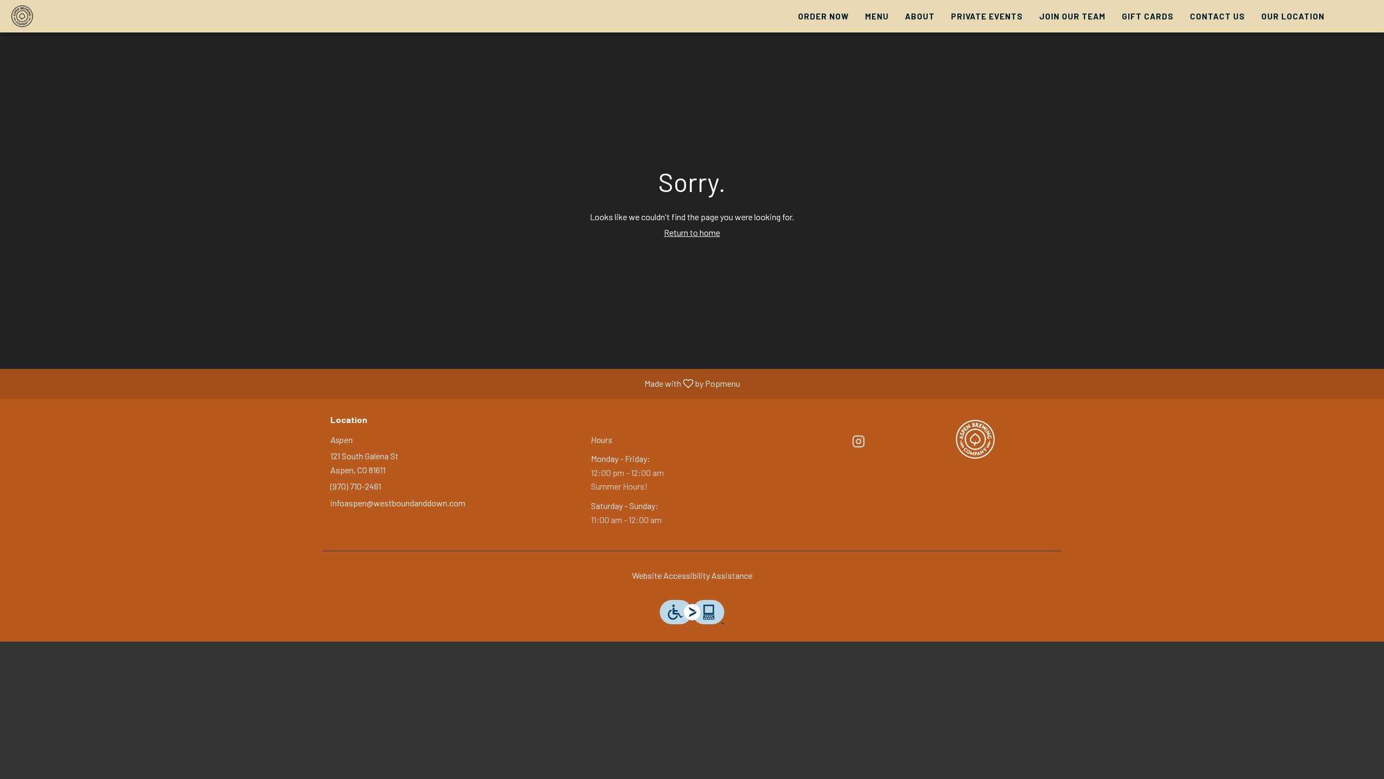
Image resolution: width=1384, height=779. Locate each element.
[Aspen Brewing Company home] (57, 16)
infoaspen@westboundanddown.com (397, 503)
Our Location (1293, 16)
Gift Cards (1148, 16)
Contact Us (1217, 16)
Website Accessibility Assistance (692, 575)
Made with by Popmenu (374, 384)
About (920, 16)
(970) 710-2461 (355, 486)
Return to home (692, 232)
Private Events (987, 16)
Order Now (823, 16)
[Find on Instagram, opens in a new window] (858, 443)
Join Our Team (1072, 16)
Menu (877, 16)
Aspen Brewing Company (976, 439)
